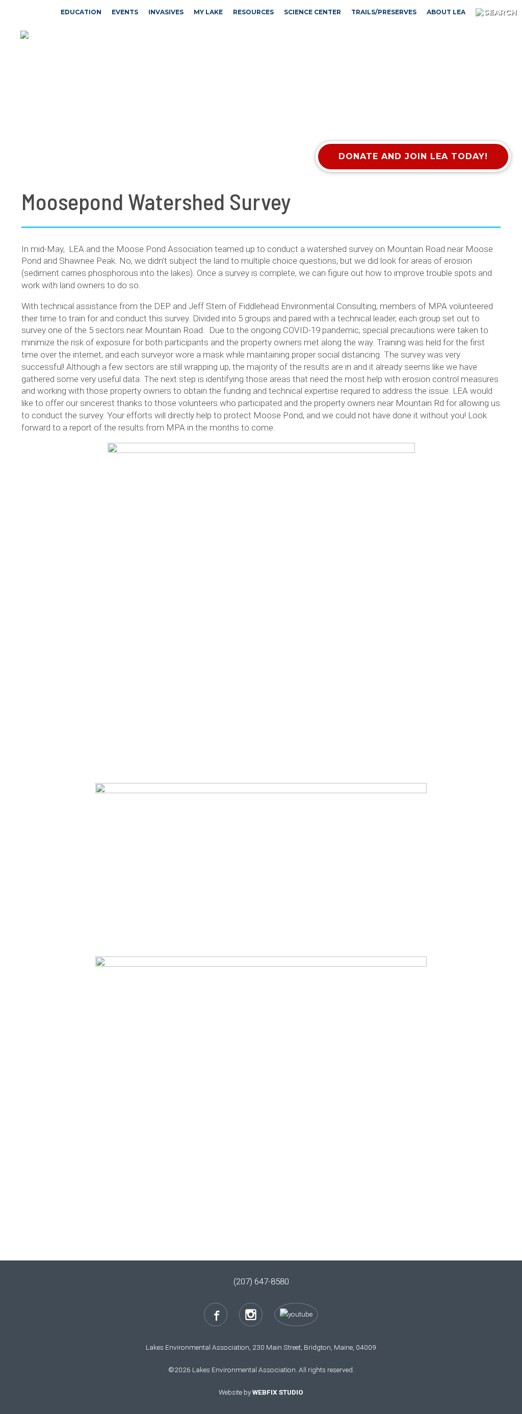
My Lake (208, 12)
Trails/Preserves (383, 12)
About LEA (446, 12)
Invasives (166, 12)
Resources (253, 12)
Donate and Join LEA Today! (413, 156)
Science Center (312, 12)
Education (81, 12)
